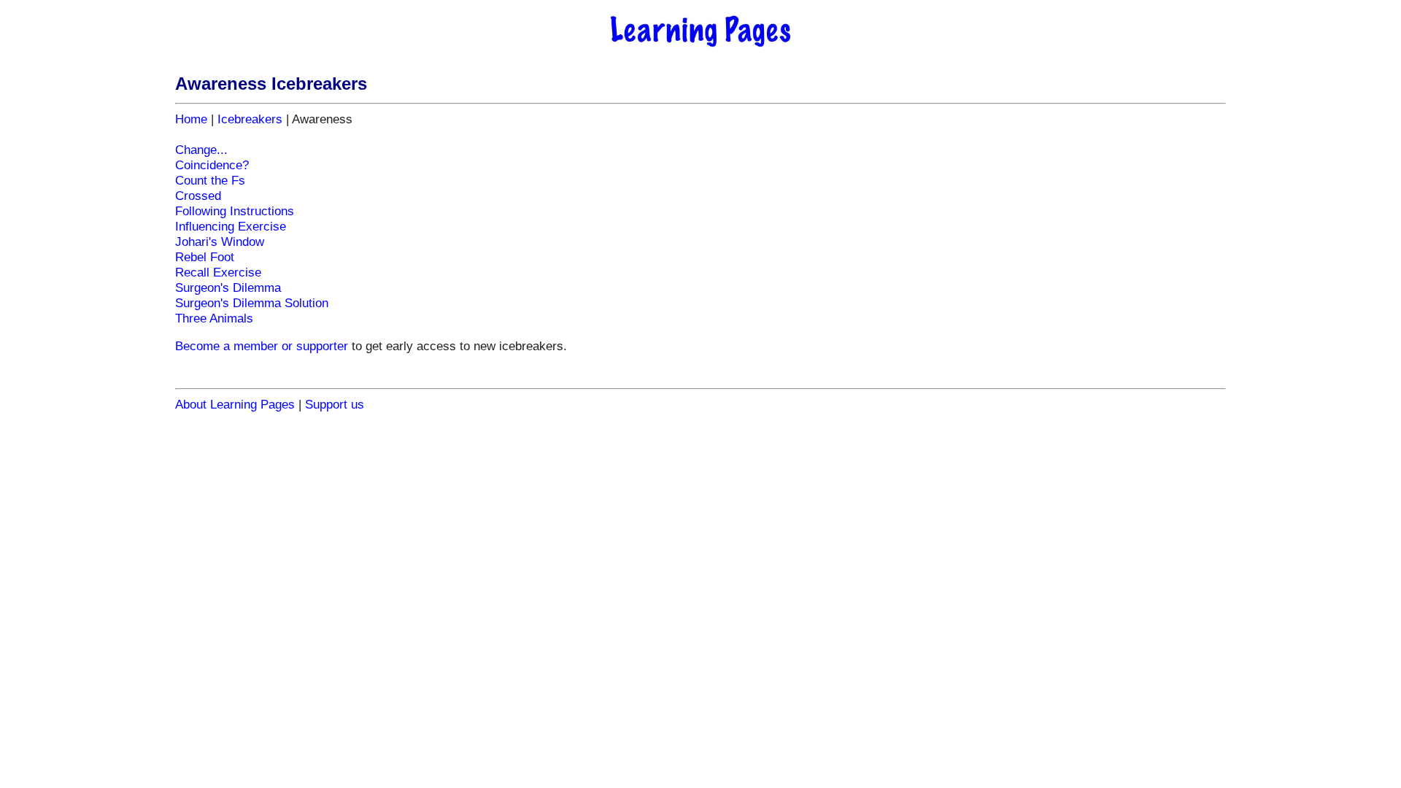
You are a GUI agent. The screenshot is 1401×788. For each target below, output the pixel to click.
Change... (201, 149)
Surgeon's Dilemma (228, 287)
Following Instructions (234, 211)
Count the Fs (210, 180)
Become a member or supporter (261, 346)
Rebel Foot (204, 257)
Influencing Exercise (230, 226)
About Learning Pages (235, 404)
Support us (334, 404)
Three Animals (214, 318)
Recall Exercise (218, 272)
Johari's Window (219, 241)
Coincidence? (212, 165)
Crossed (198, 195)
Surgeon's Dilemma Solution (251, 303)
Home (191, 119)
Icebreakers (249, 119)
